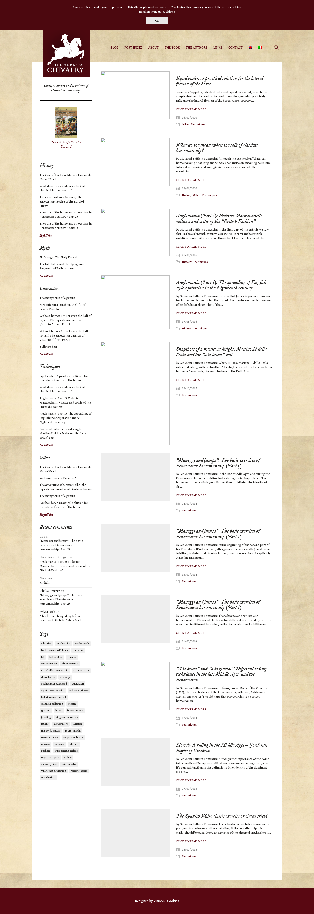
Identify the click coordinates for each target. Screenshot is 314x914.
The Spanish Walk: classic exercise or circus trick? (222, 816)
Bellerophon (48, 346)
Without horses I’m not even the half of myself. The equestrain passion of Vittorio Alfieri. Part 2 (65, 320)
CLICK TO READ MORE (191, 109)
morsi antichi (73, 730)
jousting (46, 717)
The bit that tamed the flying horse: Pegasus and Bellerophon (63, 266)
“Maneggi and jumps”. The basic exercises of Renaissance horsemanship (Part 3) (218, 463)
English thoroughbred (54, 683)
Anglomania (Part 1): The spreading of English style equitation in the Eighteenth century (221, 285)
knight (44, 724)
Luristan (77, 724)
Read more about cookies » (157, 11)
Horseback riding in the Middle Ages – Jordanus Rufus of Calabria (221, 748)
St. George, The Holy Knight (58, 257)
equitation (78, 683)
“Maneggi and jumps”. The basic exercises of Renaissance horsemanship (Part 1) (218, 605)
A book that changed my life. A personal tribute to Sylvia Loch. (61, 618)
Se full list (46, 236)
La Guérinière (61, 724)
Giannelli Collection (52, 703)
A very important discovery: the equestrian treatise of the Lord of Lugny (62, 201)
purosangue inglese (66, 750)
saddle (68, 757)
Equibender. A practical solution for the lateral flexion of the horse (219, 81)
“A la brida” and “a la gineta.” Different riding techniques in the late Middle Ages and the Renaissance (221, 674)
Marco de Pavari (50, 730)
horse (58, 710)
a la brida (46, 643)
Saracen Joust (49, 764)
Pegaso (45, 744)
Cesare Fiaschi (49, 663)
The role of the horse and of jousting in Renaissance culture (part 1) (66, 226)
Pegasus (60, 744)
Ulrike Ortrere (50, 591)
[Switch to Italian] (260, 48)
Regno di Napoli (50, 757)
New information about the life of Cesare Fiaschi (62, 307)
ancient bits (63, 643)
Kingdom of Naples (67, 717)
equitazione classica (52, 690)
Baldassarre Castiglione (54, 650)
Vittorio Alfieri (79, 771)
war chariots (48, 777)
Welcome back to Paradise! (58, 478)
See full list (46, 276)
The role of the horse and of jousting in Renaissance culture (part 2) (66, 215)
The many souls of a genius (57, 298)
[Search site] (276, 48)
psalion (45, 750)
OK (157, 20)
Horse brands (75, 710)
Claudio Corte (81, 670)
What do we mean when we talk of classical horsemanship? (217, 148)
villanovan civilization (53, 771)
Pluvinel (74, 744)
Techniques (198, 124)
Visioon (159, 901)
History (187, 195)
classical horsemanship (54, 670)
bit (42, 657)
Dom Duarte (48, 677)
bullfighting (56, 657)
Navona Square (49, 737)
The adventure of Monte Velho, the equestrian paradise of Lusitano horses (66, 487)
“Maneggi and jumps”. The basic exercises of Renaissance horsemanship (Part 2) (218, 534)
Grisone (45, 710)
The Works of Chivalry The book (66, 145)
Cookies (173, 901)
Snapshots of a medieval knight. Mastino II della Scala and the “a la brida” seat (221, 352)
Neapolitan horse (73, 737)
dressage (65, 677)
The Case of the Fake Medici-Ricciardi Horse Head (65, 177)
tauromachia (69, 764)
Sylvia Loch (47, 612)
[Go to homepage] (66, 53)
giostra (72, 703)
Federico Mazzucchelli (53, 697)
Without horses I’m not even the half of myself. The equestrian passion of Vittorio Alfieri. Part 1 (65, 335)
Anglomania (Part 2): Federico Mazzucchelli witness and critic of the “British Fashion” (219, 218)
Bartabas (78, 650)
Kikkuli (45, 583)
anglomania (82, 643)
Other (185, 124)
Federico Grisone (79, 690)
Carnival (72, 657)
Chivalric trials (70, 663)
